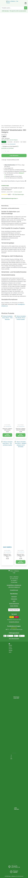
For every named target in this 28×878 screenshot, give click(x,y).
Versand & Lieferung (14, 622)
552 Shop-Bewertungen (18, 194)
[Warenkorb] (25, 3)
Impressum (14, 596)
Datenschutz (14, 599)
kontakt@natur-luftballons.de (14, 585)
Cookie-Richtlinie (14, 606)
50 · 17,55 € (23, 141)
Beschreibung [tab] (4, 205)
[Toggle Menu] (3, 3)
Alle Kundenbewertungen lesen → (9, 198)
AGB (14, 601)
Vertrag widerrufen (14, 610)
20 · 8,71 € (16, 141)
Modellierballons (7, 125)
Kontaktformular (14, 590)
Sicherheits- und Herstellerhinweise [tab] (10, 208)
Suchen (25, 7)
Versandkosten (13, 144)
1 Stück (3, 141)
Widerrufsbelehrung (14, 603)
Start (2, 125)
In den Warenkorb (14, 155)
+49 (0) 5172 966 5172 (14, 587)
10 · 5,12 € (10, 141)
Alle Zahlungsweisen (14, 638)
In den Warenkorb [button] (7, 435)
